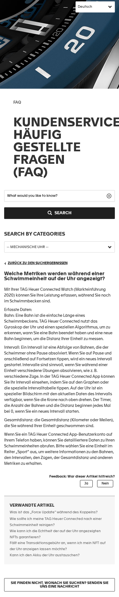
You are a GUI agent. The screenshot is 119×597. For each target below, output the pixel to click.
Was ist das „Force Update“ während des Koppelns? (54, 512)
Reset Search (110, 195)
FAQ (17, 102)
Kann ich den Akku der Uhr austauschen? (45, 555)
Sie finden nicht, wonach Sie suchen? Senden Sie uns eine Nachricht (59, 584)
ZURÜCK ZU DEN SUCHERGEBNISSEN (38, 263)
